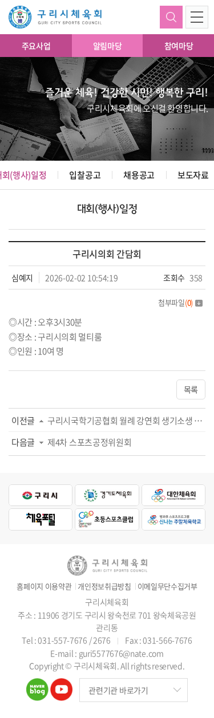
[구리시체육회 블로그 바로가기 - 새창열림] (37, 685)
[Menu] (196, 17)
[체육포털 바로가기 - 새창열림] (40, 519)
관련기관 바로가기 (118, 690)
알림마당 (107, 45)
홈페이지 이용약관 (44, 586)
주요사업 (36, 45)
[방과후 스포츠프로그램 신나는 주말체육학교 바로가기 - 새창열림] (173, 519)
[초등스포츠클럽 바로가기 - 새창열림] (107, 519)
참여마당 (178, 45)
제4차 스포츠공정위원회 (89, 442)
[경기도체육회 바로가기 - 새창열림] (107, 495)
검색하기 (171, 17)
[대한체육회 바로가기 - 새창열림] (173, 495)
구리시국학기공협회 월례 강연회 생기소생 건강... (126, 420)
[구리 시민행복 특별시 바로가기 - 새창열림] (40, 495)
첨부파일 (175, 302)
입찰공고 (84, 175)
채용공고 (139, 175)
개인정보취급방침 (104, 586)
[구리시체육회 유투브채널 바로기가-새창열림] (61, 685)
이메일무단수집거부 (167, 586)
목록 (191, 389)
